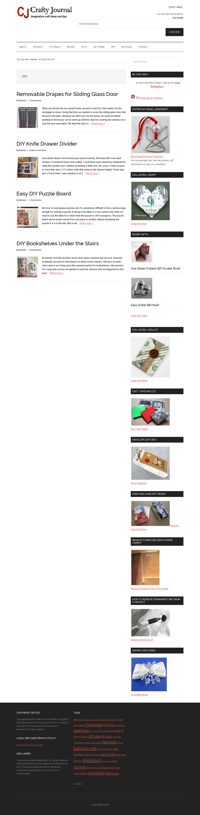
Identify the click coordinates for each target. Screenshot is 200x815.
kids (77, 748)
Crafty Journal (44, 12)
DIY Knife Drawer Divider (47, 144)
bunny (114, 720)
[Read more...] (98, 123)
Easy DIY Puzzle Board (44, 193)
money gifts (112, 749)
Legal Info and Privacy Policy (30, 745)
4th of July (79, 719)
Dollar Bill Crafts (139, 315)
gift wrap (106, 736)
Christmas (93, 724)
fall (99, 730)
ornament (95, 754)
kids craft (89, 749)
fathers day (107, 731)
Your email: (177, 17)
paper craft (108, 754)
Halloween (109, 742)
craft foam (109, 725)
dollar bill (120, 725)
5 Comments (35, 100)
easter (78, 731)
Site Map (78, 783)
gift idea (94, 736)
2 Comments (35, 200)
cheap (81, 725)
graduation (79, 742)
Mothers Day (81, 754)
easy (86, 731)
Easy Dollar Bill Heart (145, 305)
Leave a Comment (37, 150)
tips (91, 773)
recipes (113, 761)
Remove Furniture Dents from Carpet (149, 588)
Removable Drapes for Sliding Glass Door (67, 94)
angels (101, 720)
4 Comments (35, 250)
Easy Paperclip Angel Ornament (147, 156)
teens (117, 767)
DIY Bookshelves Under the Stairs (58, 243)
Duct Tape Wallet (139, 429)
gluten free (116, 737)
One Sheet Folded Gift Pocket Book (155, 268)
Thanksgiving (80, 773)
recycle (80, 767)
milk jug (100, 749)
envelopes (94, 731)
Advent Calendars (91, 720)
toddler (99, 773)
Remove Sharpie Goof (142, 639)
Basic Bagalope (139, 483)
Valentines (112, 773)
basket (108, 720)
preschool (92, 760)
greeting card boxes (92, 743)
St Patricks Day (93, 767)
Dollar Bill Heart (139, 223)
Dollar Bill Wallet (139, 380)
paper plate (121, 755)
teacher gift (108, 767)
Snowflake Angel (139, 694)
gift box (83, 736)
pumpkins (105, 761)
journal (120, 743)
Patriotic (78, 761)
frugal (116, 730)
